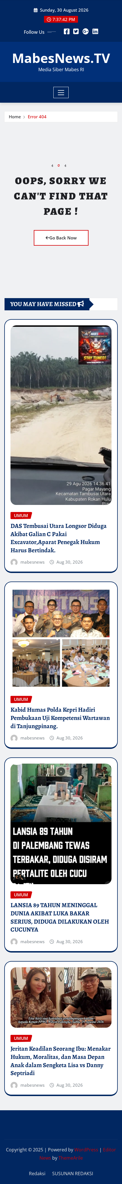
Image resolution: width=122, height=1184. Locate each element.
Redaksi (37, 1173)
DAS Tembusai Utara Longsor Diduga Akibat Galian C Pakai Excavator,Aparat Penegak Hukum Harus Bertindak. (58, 538)
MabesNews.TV (61, 58)
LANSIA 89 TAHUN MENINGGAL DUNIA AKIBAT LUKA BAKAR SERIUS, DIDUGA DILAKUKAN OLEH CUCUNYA (59, 917)
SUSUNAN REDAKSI (72, 1173)
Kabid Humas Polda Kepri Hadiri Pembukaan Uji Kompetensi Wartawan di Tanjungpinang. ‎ (60, 717)
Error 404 (37, 116)
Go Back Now (63, 238)
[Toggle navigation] (61, 92)
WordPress (86, 1150)
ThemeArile (70, 1158)
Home (15, 116)
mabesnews (32, 562)
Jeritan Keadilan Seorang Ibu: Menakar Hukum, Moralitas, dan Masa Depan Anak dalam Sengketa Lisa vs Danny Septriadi (60, 1060)
